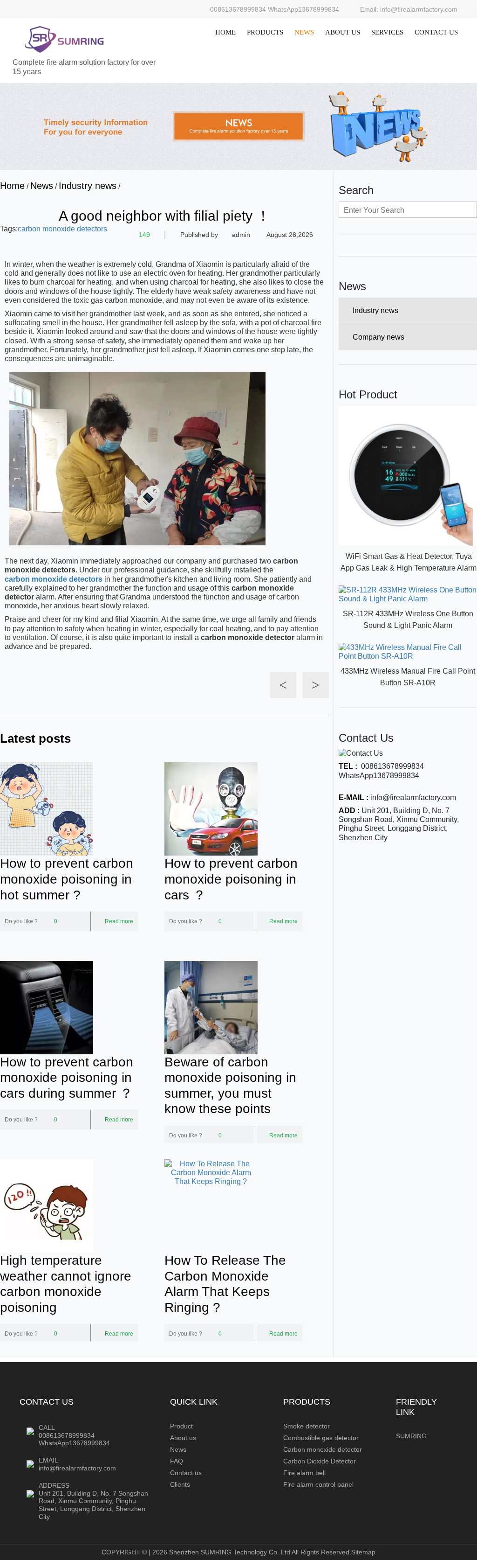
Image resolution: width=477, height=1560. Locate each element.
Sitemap (363, 1552)
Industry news (87, 186)
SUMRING (411, 1436)
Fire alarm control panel (318, 1484)
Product (181, 1426)
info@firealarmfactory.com (413, 797)
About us (342, 32)
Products (265, 32)
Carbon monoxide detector (322, 1449)
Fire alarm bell (304, 1472)
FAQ (176, 1461)
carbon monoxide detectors (62, 229)
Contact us (436, 32)
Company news (378, 337)
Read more (119, 921)
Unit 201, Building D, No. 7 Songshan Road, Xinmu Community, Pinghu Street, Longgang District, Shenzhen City (93, 1505)
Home (225, 32)
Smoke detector (306, 1426)
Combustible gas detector (321, 1438)
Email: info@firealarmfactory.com (408, 9)
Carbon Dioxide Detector (319, 1461)
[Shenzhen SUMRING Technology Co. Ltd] (64, 39)
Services (387, 32)
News (304, 32)
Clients (180, 1484)
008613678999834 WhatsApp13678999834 (274, 9)
